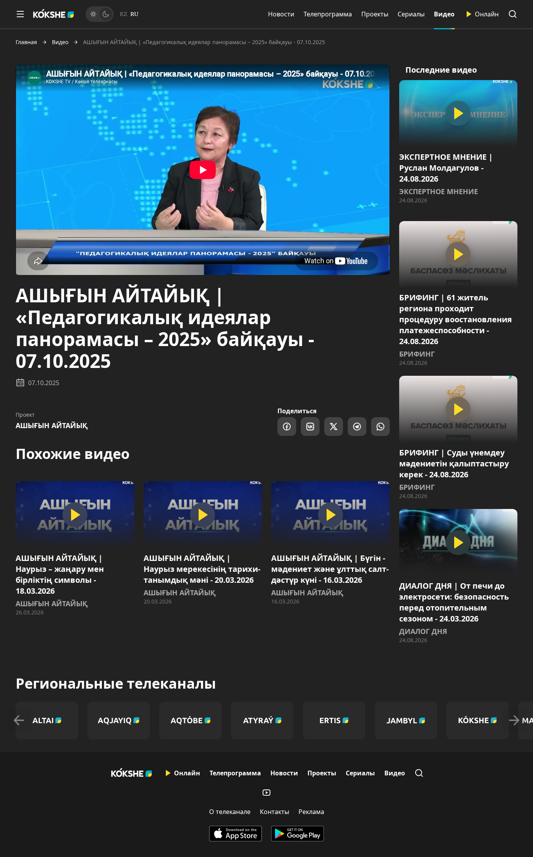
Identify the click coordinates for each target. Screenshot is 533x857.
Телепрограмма (328, 14)
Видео (444, 14)
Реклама (311, 811)
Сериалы (411, 14)
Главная (26, 42)
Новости (281, 14)
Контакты (274, 811)
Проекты (374, 14)
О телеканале (230, 811)
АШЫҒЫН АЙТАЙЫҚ (52, 425)
